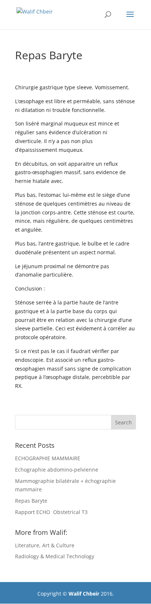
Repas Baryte (31, 500)
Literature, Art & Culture (44, 545)
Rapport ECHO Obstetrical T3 (51, 512)
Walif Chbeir (84, 593)
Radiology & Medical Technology (54, 556)
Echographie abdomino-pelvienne (56, 469)
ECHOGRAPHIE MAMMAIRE (47, 458)
